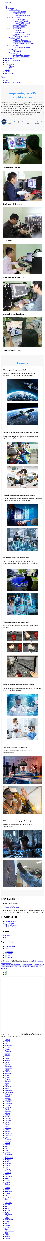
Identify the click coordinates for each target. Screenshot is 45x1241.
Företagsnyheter (10, 946)
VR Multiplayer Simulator (22, 15)
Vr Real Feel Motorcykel (22, 966)
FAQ (11, 68)
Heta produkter (38, 961)
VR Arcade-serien (15, 28)
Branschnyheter (10, 948)
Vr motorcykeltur (27, 965)
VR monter (17, 30)
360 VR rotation (14, 10)
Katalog (7, 70)
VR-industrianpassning (12, 60)
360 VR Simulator (19, 12)
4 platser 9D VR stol (20, 25)
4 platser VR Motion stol (21, 23)
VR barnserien (14, 45)
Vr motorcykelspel (7, 966)
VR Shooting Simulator (21, 36)
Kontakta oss (9, 73)
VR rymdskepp (14, 53)
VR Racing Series (15, 38)
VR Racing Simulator (20, 40)
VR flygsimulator (19, 13)
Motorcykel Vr (38, 965)
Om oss (7, 72)
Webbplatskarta (6, 963)
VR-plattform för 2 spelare (22, 34)
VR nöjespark (9, 58)
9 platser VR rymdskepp (21, 57)
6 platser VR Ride (19, 27)
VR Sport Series (10, 927)
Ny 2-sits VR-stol (19, 19)
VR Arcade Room (19, 32)
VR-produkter (9, 8)
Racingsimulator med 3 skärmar (23, 43)
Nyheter (7, 62)
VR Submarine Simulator (21, 47)
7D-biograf (13, 49)
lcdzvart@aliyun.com (12, 907)
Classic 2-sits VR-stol (20, 21)
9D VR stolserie (14, 17)
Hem (6, 6)
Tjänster (12, 66)
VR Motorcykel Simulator (22, 42)
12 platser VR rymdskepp (21, 55)
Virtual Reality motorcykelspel (11, 965)
